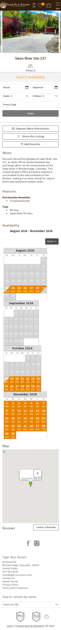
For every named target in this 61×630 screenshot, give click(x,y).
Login (10, 626)
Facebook (28, 543)
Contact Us (8, 578)
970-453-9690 (10, 571)
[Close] (37, 473)
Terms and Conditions (15, 588)
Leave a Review (46, 527)
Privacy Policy (10, 584)
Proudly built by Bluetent (29, 626)
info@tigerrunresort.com (17, 575)
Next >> (52, 241)
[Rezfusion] (46, 616)
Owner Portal (10, 581)
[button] (31, 484)
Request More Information (32, 128)
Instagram (37, 543)
